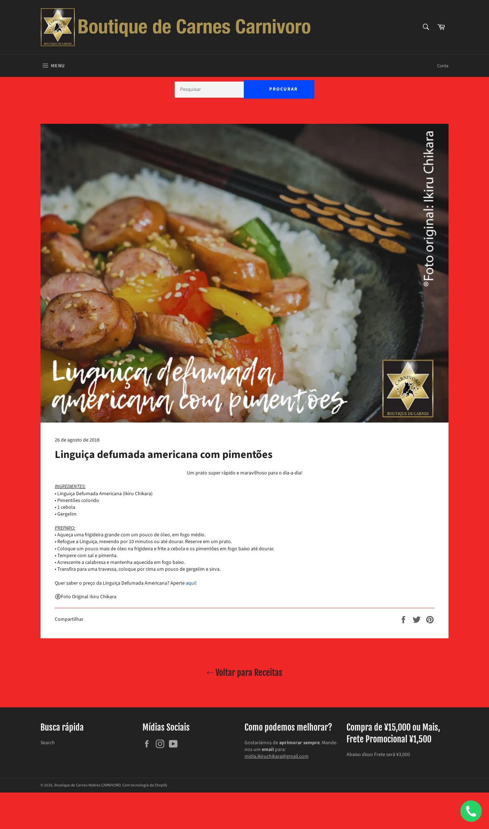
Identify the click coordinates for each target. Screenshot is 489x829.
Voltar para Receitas (248, 672)
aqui (190, 583)
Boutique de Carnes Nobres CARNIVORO (87, 785)
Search (47, 742)
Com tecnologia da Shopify (144, 785)
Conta (443, 66)
